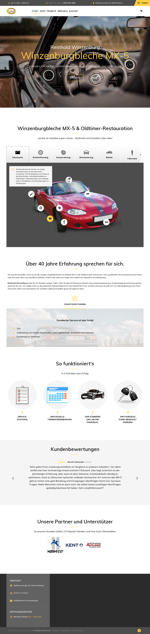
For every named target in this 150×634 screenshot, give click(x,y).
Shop (42, 11)
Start (35, 11)
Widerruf (55, 630)
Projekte (51, 11)
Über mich (63, 11)
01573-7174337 (20, 593)
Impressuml (66, 630)
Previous (13, 478)
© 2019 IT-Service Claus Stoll (20, 630)
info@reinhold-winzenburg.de (25, 600)
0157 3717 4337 (69, 3)
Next (137, 478)
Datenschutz (77, 630)
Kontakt (73, 11)
